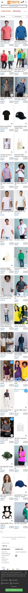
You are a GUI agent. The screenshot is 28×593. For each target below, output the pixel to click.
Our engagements (5, 562)
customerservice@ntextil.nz (21, 552)
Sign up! (5, 545)
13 (26, 531)
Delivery (3, 557)
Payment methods (5, 555)
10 (23, 531)
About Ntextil (4, 552)
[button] (21, 2)
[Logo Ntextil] (13, 2)
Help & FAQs (4, 560)
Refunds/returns (5, 559)
